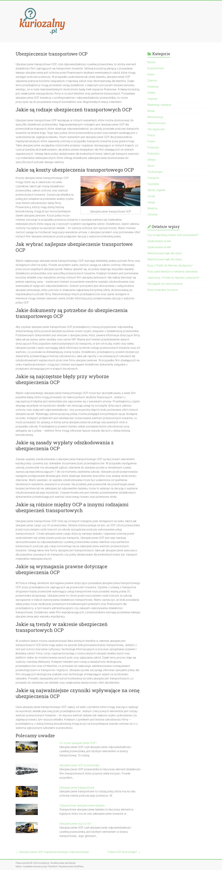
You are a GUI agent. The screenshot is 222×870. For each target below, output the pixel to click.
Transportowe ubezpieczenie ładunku (82, 805)
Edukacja (153, 86)
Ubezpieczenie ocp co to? (75, 823)
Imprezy (152, 98)
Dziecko (152, 80)
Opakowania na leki (159, 241)
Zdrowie (152, 214)
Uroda (151, 196)
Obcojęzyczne (156, 129)
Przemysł (153, 147)
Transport (153, 178)
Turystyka (153, 184)
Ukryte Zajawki (156, 190)
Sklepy (151, 159)
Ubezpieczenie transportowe (76, 787)
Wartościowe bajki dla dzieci (164, 253)
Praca (151, 135)
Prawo (151, 141)
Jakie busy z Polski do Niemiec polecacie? (173, 277)
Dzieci (151, 74)
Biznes (151, 62)
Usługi (151, 202)
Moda (151, 111)
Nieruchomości (156, 123)
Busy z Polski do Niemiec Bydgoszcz (170, 265)
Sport (150, 165)
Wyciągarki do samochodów (165, 283)
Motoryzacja (155, 117)
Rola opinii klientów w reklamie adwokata (172, 271)
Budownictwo (155, 68)
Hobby (151, 92)
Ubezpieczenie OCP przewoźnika (79, 765)
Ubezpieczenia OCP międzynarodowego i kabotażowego (52, 852)
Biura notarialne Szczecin (162, 290)
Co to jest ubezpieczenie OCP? (78, 743)
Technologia (154, 172)
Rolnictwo (153, 153)
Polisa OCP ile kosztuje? (124, 852)
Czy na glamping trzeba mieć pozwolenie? (173, 235)
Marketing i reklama (159, 105)
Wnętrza (152, 208)
